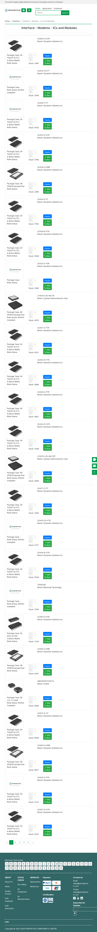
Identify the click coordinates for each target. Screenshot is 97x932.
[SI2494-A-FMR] (15, 656)
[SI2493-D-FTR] (15, 367)
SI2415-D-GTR (43, 135)
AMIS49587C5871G (45, 681)
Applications (34, 882)
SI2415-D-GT (42, 713)
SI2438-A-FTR (43, 392)
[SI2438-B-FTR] (15, 238)
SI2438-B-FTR (43, 231)
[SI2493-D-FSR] (15, 623)
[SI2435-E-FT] (15, 206)
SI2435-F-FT (42, 103)
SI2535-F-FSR (43, 263)
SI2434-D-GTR (43, 424)
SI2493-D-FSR (43, 617)
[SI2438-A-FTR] (15, 399)
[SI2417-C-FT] (15, 495)
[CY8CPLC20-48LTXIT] (15, 463)
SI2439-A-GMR (43, 167)
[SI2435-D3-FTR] (15, 527)
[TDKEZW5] (15, 591)
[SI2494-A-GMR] (15, 752)
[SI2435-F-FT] (15, 110)
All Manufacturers (22, 897)
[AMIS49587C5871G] (15, 688)
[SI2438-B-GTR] (15, 559)
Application (47, 8)
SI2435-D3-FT (43, 71)
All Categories (22, 890)
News (7, 886)
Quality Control (8, 892)
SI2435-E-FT (42, 199)
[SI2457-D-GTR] (15, 816)
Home (7, 21)
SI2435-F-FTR (43, 777)
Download (58, 8)
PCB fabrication (9, 907)
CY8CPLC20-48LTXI (45, 296)
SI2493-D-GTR (43, 39)
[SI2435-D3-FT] (15, 77)
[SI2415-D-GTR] (15, 142)
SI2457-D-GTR (43, 809)
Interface (16, 21)
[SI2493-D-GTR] (15, 45)
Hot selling (22, 884)
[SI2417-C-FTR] (15, 334)
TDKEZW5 (41, 585)
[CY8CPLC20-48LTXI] (15, 302)
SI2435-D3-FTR (44, 520)
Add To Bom (47, 62)
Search (65, 13)
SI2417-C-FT (42, 488)
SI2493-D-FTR (43, 360)
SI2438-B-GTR (43, 552)
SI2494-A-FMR (43, 649)
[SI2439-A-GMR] (15, 174)
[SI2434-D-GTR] (15, 431)
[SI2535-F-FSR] (15, 270)
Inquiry (47, 56)
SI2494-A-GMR (43, 745)
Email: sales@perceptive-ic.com (81, 883)
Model (37, 8)
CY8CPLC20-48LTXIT (46, 456)
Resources (34, 886)
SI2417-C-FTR (43, 328)
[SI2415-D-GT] (15, 720)
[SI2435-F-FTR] (15, 784)
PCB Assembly (9, 899)
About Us (9, 882)
